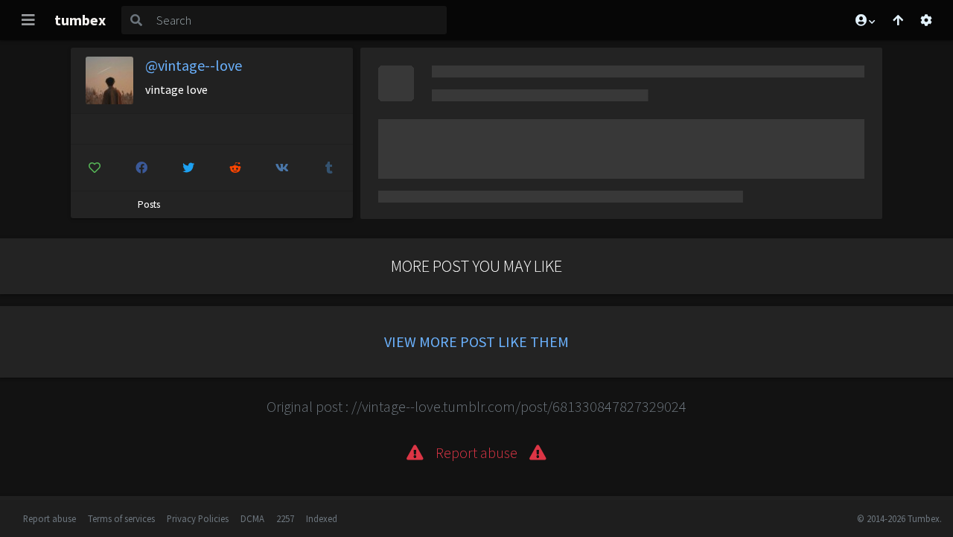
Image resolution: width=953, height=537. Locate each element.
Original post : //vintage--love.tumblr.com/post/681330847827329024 (476, 406)
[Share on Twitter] (188, 167)
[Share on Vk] (282, 167)
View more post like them (476, 341)
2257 (285, 518)
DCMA (252, 518)
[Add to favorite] (94, 167)
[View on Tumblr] (329, 167)
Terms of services (121, 518)
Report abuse (49, 518)
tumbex (80, 19)
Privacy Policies (198, 518)
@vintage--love (193, 65)
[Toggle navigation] (28, 20)
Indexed (321, 518)
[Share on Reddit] (235, 167)
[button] (864, 20)
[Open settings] (926, 20)
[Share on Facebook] (141, 167)
